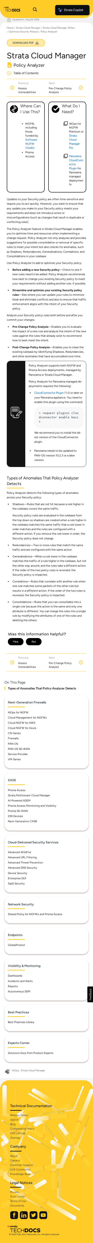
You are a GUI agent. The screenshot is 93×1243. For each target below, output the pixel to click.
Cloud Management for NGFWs (27, 717)
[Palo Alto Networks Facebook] (14, 1218)
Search (14, 1119)
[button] (90, 994)
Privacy (14, 1192)
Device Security (17, 873)
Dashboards (15, 975)
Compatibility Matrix (22, 1128)
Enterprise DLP (17, 878)
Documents (17, 1205)
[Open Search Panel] (35, 10)
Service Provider (18, 754)
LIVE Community (20, 1169)
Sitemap (15, 1137)
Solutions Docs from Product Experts (30, 1053)
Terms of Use (18, 1201)
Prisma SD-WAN (18, 811)
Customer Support (21, 1165)
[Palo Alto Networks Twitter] (34, 1218)
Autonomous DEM (19, 991)
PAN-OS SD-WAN (19, 749)
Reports (13, 986)
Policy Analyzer (49, 31)
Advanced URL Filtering (22, 857)
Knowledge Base (20, 1174)
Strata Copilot (73, 10)
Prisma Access (17, 790)
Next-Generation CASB (22, 821)
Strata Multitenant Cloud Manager (29, 795)
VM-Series (14, 759)
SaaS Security (16, 883)
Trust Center (17, 1196)
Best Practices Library (21, 1022)
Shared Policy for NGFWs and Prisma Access (35, 914)
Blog (13, 1124)
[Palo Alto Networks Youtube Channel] (43, 1218)
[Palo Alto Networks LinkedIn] (24, 1218)
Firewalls (13, 738)
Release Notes (19, 1115)
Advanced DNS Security (22, 867)
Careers (15, 1160)
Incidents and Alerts (20, 981)
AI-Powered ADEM (19, 800)
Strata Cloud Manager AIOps (59, 27)
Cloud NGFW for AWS (21, 722)
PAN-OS (13, 743)
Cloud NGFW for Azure (22, 728)
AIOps (15, 1070)
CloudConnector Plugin (49, 392)
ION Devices (15, 816)
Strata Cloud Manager (28, 27)
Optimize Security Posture (23, 31)
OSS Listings (18, 1133)
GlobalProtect (16, 945)
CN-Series (14, 733)
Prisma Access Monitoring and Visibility (32, 805)
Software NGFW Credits (31, 143)
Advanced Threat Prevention (25, 862)
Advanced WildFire (19, 852)
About (14, 1156)
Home (10, 27)
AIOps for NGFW (18, 712)
